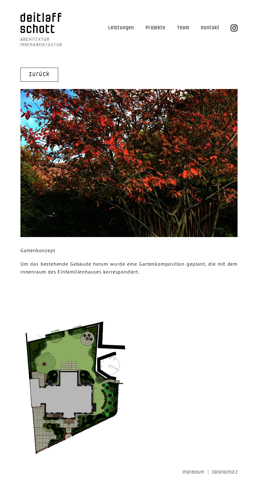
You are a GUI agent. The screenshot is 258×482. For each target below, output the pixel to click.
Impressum (193, 472)
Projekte (155, 27)
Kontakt (210, 27)
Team (183, 27)
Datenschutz (225, 472)
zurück (39, 74)
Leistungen (121, 27)
